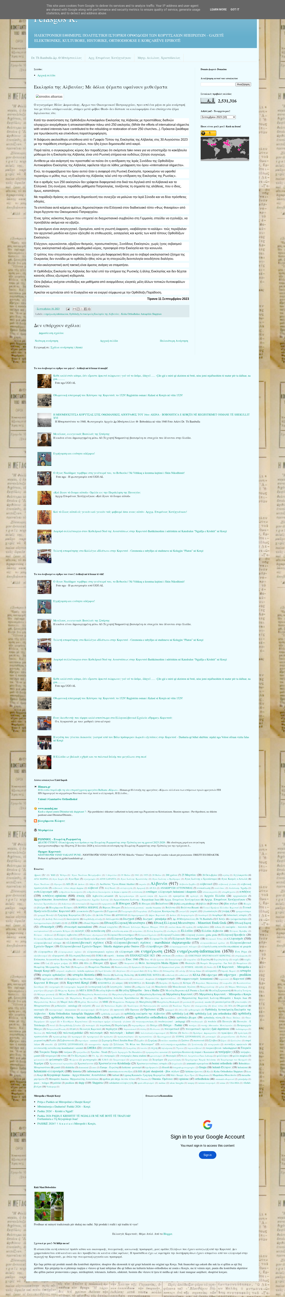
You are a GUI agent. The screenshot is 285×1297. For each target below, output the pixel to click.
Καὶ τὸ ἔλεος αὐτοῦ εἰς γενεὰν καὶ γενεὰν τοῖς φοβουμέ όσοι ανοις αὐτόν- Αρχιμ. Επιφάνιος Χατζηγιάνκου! (120, 512)
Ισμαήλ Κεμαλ (228, 970)
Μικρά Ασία (67, 1002)
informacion (93, 1071)
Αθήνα (92, 884)
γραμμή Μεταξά (45, 915)
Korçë (40, 1075)
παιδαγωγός (197, 1021)
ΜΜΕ (105, 1002)
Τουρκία (246, 1048)
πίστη (143, 1029)
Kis (208, 1071)
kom (249, 1071)
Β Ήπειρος (123, 903)
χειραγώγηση (174, 1059)
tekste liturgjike (177, 1082)
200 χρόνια (172, 875)
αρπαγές (194, 895)
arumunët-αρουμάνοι (197, 1063)
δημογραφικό (138, 915)
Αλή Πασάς (110, 887)
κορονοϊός (224, 978)
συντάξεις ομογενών (236, 1044)
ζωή (47, 963)
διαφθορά (217, 915)
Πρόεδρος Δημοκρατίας (205, 1032)
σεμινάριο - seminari (88, 1040)
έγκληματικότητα (43, 923)
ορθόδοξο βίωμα (186, 1017)
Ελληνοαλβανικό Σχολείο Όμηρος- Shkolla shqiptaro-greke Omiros (99, 946)
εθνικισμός (47, 926)
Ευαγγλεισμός (176, 959)
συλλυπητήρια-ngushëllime (174, 1044)
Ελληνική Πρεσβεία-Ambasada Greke (51, 938)
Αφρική (94, 903)
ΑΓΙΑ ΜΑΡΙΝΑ (41, 878)
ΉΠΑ (86, 963)
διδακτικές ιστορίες (237, 915)
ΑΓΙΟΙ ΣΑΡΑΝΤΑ (108, 878)
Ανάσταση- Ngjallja (238, 887)
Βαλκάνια (161, 903)
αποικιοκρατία (210, 891)
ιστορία (245, 970)
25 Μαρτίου (189, 875)
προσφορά (77, 1036)
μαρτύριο (39, 990)
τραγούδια (81, 1052)
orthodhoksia (202, 1079)
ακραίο (142, 884)
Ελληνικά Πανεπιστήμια (121, 934)
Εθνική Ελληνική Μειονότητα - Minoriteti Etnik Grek (190, 922)
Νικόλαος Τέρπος (181, 1005)
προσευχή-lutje (60, 1036)
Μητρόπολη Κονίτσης (150, 994)
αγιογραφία (90, 878)
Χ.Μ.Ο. (105, 1059)
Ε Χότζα (221, 919)
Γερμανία (98, 911)
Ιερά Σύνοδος (105, 970)
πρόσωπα (108, 1036)
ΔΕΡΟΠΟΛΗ (121, 915)
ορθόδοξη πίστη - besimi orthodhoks (76, 1017)
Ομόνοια (150, 1009)
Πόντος (173, 1033)
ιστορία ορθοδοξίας (54, 975)
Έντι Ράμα (241, 951)
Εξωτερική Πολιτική (80, 955)
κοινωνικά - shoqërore (144, 978)
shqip (81, 1082)
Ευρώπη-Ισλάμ (221, 959)
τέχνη (154, 1048)
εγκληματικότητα (238, 919)
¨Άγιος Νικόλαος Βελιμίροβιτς (86, 875)
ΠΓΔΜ (73, 1029)
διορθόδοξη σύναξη (92, 918)
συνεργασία (214, 1044)
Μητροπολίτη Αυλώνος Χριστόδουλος (118, 998)
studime (162, 1082)
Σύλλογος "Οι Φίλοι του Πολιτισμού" (134, 1044)
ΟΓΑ (230, 1005)
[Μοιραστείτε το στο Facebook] (85, 309)
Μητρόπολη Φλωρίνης (81, 998)
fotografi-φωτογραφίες (184, 1067)
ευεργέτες (192, 959)
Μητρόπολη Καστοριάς (123, 994)
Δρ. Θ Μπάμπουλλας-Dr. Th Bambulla (193, 919)
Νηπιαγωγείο (149, 1005)
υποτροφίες (109, 1055)
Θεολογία (190, 963)
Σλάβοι (213, 1040)
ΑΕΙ (68, 884)
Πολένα (37, 1032)
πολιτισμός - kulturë (122, 1033)
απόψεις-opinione (54, 895)
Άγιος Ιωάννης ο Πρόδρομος (166, 878)
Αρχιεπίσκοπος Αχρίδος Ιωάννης (92, 899)
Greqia (202, 1067)
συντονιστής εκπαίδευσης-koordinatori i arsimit (58, 1048)
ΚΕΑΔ (196, 975)
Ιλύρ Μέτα (153, 970)
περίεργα (111, 1029)
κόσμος (119, 983)
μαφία (51, 990)
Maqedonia (204, 1075)
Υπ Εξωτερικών (79, 1055)
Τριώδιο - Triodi (99, 1052)
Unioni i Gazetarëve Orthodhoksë (57, 799)
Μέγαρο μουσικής (46, 994)
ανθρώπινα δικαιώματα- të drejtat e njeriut (107, 891)
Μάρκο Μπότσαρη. (238, 986)
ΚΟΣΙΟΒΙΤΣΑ (104, 982)
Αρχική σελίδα (46, 75)
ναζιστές (86, 1005)
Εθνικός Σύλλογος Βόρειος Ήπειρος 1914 (143, 926)
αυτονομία (80, 903)
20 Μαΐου (157, 875)
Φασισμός (171, 1055)
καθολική (169, 974)
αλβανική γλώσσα (227, 884)
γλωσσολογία (210, 911)
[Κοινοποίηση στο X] (82, 309)
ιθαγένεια (121, 970)
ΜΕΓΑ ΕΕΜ (85, 990)
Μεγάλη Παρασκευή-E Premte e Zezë (185, 990)
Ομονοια (134, 1009)
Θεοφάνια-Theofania (99, 967)
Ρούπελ (243, 1036)
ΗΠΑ (75, 963)
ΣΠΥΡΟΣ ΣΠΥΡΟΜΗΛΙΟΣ (71, 1044)
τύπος (64, 1055)
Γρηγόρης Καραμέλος (69, 915)
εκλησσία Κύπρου (62, 931)
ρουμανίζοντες (228, 1036)
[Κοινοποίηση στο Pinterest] (89, 309)
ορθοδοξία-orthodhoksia (151, 1017)
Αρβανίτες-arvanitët (102, 896)
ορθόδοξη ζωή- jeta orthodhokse (213, 1013)
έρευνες (160, 959)
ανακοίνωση (203, 888)
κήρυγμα (211, 975)
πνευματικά (171, 1029)
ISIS (140, 1071)
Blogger (167, 1234)
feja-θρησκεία (151, 1067)
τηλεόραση (166, 1048)
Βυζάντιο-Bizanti (190, 907)
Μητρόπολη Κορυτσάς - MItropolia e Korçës (225, 994)
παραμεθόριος (138, 1025)
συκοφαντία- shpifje (99, 1044)
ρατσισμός (211, 1036)
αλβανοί (93, 888)
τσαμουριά (51, 1055)
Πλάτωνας (155, 1029)
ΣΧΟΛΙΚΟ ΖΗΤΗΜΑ (112, 1048)
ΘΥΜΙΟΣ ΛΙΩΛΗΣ (194, 967)
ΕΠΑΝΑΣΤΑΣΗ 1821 (142, 955)
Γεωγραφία (127, 911)
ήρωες (113, 963)
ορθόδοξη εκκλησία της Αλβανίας (144, 1013)
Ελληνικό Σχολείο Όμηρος (127, 938)
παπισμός (90, 1025)
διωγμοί (128, 918)
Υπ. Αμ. (95, 1055)
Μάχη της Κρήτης (66, 990)
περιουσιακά (130, 1029)
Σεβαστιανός (67, 1040)
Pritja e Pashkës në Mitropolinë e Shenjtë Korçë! (64, 1102)
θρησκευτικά (151, 967)
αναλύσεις (219, 887)
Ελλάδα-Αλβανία (212, 931)
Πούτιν (185, 1032)
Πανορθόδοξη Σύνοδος (70, 1025)
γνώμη (225, 911)
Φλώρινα (73, 1059)
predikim (69, 1082)
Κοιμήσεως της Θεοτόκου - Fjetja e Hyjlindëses (91, 978)
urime (222, 1082)
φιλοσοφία (56, 1059)
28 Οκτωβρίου (209, 875)
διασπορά (203, 915)
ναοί (98, 1005)
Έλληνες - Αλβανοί (43, 934)
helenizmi (243, 1067)
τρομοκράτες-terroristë (157, 1052)
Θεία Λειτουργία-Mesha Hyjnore (158, 963)
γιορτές (194, 911)
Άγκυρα (58, 884)
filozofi (165, 1067)
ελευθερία (172, 931)
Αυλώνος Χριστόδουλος (46, 903)
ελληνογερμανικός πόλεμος (183, 946)
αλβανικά (206, 884)
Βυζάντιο (170, 907)
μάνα (221, 986)
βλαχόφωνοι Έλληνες (51, 821)
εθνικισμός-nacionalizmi (78, 927)
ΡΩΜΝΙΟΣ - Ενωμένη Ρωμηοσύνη (59, 839)
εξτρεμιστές (58, 955)
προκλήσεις (227, 1033)
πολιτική (51, 1033)
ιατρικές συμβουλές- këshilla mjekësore (75, 970)
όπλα (181, 1009)
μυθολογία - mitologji (66, 1005)
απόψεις (245, 891)
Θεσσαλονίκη (121, 967)
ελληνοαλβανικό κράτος (212, 942)
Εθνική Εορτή (243, 923)
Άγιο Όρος (73, 878)
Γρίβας (88, 915)
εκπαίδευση (98, 931)
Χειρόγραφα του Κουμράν (234, 1059)
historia (77, 1071)
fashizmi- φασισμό (131, 1067)
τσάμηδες (225, 1051)
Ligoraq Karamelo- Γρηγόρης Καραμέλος (144, 1075)
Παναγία (227, 1021)
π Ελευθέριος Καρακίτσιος (74, 1021)
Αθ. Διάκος (79, 884)
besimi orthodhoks (222, 1063)
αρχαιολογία (240, 896)
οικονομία (39, 1009)
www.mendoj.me (48, 808)
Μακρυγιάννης (207, 986)
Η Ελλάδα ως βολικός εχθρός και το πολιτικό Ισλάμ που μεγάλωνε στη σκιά (99, 756)
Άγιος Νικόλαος (42, 884)
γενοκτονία (82, 911)
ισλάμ (182, 970)
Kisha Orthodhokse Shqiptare (228, 1071)
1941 (137, 875)
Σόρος (224, 1040)
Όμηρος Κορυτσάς (49, 851)
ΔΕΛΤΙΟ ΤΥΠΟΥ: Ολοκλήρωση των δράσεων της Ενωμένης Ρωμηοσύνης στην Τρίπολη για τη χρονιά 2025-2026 (102, 842)
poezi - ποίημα (41, 1082)
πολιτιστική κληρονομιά (153, 1032)
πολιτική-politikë (73, 1033)
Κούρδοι (163, 982)
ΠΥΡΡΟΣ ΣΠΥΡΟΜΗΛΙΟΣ (188, 1036)
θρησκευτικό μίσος (171, 967)
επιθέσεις (179, 955)
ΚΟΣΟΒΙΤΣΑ (135, 982)
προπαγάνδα (41, 1036)
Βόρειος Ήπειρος (111, 907)
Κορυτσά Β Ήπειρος (46, 983)
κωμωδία (227, 982)
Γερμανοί (112, 911)
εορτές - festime (115, 955)
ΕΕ (66, 923)
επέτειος (166, 955)
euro (94, 1067)
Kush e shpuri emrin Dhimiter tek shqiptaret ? (62, 811)
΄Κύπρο (63, 875)
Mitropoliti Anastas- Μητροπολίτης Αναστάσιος (74, 1079)
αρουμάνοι (179, 896)
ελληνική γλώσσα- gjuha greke (201, 934)
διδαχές (37, 918)
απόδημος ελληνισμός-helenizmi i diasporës (171, 891)
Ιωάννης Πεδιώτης (124, 975)
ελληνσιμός (126, 951)
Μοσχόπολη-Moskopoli (168, 1001)
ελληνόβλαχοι (154, 946)
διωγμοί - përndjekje (155, 919)
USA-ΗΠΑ (234, 1082)
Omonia (144, 1079)
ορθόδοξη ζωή (180, 1013)
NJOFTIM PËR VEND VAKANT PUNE (59, 854)
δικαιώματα (72, 919)
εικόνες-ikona (174, 926)
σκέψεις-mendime (169, 1040)
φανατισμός (156, 1055)
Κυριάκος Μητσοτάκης (207, 982)
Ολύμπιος (104, 1009)
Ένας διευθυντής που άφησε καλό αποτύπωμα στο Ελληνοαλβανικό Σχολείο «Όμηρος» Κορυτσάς (112, 718)
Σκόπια (185, 1040)
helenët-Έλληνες (221, 1067)
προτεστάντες (146, 1036)
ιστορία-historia (83, 974)
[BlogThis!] (78, 309)
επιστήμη (81, 959)
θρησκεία (136, 967)
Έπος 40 (149, 959)
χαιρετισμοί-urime (139, 1059)
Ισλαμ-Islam (195, 970)
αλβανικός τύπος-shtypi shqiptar (68, 887)
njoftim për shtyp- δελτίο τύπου (119, 1079)
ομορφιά (169, 1009)
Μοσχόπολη (145, 1002)
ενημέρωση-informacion (56, 314)
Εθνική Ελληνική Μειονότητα (124, 922)
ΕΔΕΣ (58, 923)
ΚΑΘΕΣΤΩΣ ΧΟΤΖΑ (149, 975)
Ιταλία (107, 975)
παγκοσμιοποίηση (145, 1021)
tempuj (191, 1082)
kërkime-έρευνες (194, 1071)
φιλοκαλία (39, 1059)
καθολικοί (183, 974)
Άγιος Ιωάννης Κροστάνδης (134, 878)
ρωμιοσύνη (40, 1040)
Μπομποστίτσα (42, 1005)
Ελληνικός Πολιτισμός (186, 938)
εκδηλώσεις (203, 927)
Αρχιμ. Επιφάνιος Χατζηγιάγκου (224, 899)
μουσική (187, 1001)
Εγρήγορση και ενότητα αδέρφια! (74, 453)
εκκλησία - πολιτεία (236, 927)
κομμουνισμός (166, 978)
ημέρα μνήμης (61, 963)
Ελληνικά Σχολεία (147, 934)
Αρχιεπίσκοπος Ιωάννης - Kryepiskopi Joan (136, 899)
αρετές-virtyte (146, 895)
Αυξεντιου (66, 903)
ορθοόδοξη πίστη (212, 1017)
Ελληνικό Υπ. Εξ (158, 938)
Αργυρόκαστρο (126, 895)
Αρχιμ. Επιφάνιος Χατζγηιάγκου (182, 899)
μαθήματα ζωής (143, 986)
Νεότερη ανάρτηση (46, 341)
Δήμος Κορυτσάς (157, 915)
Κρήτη (175, 982)
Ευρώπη (205, 959)
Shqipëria (97, 1082)
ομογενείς (119, 1009)
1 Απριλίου (111, 875)
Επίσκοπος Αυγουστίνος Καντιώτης (53, 959)
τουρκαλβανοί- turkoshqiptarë (221, 1048)
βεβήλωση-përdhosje (184, 903)
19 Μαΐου (125, 875)
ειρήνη (189, 926)
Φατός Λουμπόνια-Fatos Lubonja (196, 1055)
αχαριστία (107, 903)
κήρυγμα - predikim (237, 974)
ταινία (143, 1048)
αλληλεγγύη (126, 887)
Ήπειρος (98, 963)
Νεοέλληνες (133, 1005)
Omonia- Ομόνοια (162, 1079)
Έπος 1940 (132, 959)
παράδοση (105, 1025)
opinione (184, 1079)
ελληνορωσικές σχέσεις (70, 951)
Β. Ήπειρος (144, 903)
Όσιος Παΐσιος (233, 1017)
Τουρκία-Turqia (48, 1052)
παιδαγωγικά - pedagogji (171, 1021)
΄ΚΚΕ (52, 875)
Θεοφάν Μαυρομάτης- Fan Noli (216, 963)
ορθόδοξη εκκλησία (110, 1013)
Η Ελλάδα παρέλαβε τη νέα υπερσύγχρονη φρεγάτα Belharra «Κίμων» (78, 790)
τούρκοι (68, 1052)
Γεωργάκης (141, 911)
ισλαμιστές (211, 971)
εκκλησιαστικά (41, 931)
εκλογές (80, 931)
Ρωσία (52, 1040)
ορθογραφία (194, 1009)
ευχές (236, 959)
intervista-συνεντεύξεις (120, 1071)
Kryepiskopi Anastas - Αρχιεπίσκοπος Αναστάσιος (76, 1075)
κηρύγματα (48, 978)
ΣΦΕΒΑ (91, 1048)
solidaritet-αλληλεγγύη (121, 1082)
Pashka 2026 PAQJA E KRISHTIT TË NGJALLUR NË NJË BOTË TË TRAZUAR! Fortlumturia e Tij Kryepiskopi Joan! (84, 1117)
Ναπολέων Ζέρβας (113, 1005)
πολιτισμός (96, 1033)
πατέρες (193, 1025)
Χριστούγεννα (85, 1063)
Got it (235, 9)
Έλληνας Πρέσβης (239, 931)
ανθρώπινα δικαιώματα (71, 891)
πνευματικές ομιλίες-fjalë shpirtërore (207, 1029)
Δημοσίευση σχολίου (51, 333)
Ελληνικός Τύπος (214, 938)
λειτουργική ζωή (97, 986)
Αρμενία (163, 895)
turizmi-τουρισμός (207, 1082)
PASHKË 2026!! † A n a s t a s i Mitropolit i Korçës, (66, 1123)
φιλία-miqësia (240, 1055)
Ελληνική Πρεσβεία (233, 934)
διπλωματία (112, 919)
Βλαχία (247, 903)
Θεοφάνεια (242, 963)
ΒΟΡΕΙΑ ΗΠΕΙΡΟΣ (88, 907)
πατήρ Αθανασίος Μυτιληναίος (217, 1025)
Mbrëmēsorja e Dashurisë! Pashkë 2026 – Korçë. (64, 1106)
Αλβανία (159, 883)
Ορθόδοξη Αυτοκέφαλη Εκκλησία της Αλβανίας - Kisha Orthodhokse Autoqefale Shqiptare (115, 314)
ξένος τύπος (218, 1005)
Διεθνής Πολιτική (54, 918)
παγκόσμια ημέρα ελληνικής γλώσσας (111, 1021)
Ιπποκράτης (169, 970)
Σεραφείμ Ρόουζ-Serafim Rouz (117, 1040)
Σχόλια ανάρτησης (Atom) (67, 347)
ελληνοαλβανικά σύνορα (47, 942)
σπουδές (49, 1044)
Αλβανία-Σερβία (187, 884)
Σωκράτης (131, 1048)
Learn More (218, 9)
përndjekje (243, 1079)
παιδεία (212, 1021)
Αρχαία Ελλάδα (214, 896)
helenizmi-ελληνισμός (49, 1071)
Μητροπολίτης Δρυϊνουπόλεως (160, 998)
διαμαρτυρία (187, 915)
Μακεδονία (161, 986)
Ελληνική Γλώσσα (170, 934)
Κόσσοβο (150, 983)
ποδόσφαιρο (242, 1029)
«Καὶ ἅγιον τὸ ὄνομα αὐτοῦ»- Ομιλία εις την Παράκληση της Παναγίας (97, 492)
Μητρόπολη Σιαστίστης (52, 998)
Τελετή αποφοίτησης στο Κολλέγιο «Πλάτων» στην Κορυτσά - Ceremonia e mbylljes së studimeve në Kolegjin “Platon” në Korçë (128, 551)
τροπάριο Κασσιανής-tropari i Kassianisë (193, 1052)
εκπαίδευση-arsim (120, 931)
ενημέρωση (151, 951)
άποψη (80, 896)
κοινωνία (124, 978)
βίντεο (214, 903)
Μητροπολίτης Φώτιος (45, 1001)
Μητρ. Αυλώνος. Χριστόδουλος (159, 58)
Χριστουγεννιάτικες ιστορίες (152, 1063)
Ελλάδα (187, 930)
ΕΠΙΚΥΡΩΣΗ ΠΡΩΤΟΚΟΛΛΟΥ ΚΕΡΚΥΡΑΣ (209, 955)
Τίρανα (180, 1048)
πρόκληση (243, 1032)
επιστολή (117, 959)
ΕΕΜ (74, 923)
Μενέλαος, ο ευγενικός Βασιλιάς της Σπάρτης (81, 434)
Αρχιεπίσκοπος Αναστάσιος (51, 899)
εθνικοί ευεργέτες (108, 927)
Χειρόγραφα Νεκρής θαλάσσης (200, 1059)
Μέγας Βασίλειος (68, 994)
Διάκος (173, 915)
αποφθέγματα (229, 891)
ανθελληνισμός (43, 891)
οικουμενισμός (88, 1009)
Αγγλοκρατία (240, 875)
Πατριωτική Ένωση (56, 1029)
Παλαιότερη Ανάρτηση (174, 341)
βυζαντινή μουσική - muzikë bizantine (143, 907)
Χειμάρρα (157, 1059)
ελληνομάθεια (45, 951)
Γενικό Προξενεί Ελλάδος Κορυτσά (221, 907)
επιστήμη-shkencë (99, 959)
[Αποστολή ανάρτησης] (67, 308)
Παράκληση (121, 1025)
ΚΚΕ (61, 978)
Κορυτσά (238, 978)
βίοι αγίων (231, 903)
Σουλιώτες (236, 1040)
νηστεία (164, 1005)
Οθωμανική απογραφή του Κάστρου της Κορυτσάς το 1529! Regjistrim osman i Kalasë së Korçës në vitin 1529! (118, 395)
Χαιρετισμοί (119, 1059)
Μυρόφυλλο (45, 830)
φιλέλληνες (223, 1055)
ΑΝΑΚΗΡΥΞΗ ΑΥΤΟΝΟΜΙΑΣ (176, 888)
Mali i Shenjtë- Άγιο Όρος (183, 1075)
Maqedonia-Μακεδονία (225, 1075)
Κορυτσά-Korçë (78, 982)
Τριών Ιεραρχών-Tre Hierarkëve (126, 1052)
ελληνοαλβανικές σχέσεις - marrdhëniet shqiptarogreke (152, 942)
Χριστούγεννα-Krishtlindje (114, 1063)
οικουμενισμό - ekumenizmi (62, 1009)
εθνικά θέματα (91, 923)
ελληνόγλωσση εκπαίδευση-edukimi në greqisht (226, 946)
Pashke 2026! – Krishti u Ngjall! (55, 1111)
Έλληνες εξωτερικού (93, 934)
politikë (57, 1082)
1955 (145, 875)
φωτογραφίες (90, 1059)
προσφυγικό (93, 1036)
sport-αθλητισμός (146, 1082)
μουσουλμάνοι (223, 1002)
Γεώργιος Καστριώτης (163, 911)
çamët (57, 1067)
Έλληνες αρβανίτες (67, 934)
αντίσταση (137, 891)
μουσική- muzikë (203, 1001)
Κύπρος (187, 983)
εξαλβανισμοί (41, 955)
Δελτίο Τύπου (103, 915)
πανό (52, 1025)
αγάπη (226, 875)
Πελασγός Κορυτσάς (91, 1029)
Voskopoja (51, 1086)
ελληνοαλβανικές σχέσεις (85, 942)
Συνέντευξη (197, 1044)
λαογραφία (54, 986)
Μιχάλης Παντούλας (88, 1001)
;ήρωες (37, 875)
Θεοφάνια (79, 967)
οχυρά (53, 1021)
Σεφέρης (152, 1040)
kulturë (115, 1075)
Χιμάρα (38, 1063)
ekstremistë (83, 1067)
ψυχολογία (177, 1063)
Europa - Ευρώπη (109, 1067)
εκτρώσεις (138, 931)
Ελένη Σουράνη (155, 931)
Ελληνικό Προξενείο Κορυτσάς (89, 938)
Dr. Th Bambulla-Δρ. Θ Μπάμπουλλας (56, 58)
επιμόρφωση (241, 955)
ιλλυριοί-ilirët (137, 970)
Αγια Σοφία (58, 878)
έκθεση (218, 926)
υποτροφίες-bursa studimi (133, 1055)
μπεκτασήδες (241, 1001)
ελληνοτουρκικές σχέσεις (100, 951)
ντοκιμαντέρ (201, 1005)
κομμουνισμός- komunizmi (197, 978)
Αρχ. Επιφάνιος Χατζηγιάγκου (109, 58)
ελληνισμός (235, 938)
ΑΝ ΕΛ (152, 887)
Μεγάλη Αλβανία (105, 990)
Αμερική (141, 887)
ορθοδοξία (118, 1017)
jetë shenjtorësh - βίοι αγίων (162, 1071)
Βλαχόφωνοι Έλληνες (61, 907)
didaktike (70, 1067)
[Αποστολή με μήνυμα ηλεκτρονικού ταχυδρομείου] (74, 309)
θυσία (210, 967)
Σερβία (140, 1040)
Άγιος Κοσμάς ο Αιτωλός (234, 878)
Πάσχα (154, 1025)
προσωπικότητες (125, 1036)
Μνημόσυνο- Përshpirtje (124, 1001)
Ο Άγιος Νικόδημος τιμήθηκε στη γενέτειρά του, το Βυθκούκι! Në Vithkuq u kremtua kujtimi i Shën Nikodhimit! (119, 473)
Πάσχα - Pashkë (172, 1025)
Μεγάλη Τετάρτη (242, 990)
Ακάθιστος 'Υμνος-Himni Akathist (117, 884)
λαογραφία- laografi (74, 986)
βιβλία (202, 903)
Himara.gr (44, 787)
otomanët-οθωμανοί (225, 1079)
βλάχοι (41, 907)
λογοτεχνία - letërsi (120, 986)
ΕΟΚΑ (99, 955)
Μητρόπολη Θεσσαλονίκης (94, 994)
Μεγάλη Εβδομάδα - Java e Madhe (139, 990)
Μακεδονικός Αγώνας (184, 986)
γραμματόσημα (243, 911)
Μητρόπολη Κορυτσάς (179, 994)
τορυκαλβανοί (194, 1048)
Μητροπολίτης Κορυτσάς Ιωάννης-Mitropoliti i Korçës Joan (214, 998)
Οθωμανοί (242, 1005)
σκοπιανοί (198, 1040)
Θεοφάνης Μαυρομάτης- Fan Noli (52, 967)
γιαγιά (182, 911)
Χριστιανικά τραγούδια (62, 1063)
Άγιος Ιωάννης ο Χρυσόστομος (201, 878)
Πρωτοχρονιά (164, 1036)
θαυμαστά (129, 963)
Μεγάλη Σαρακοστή (219, 990)
